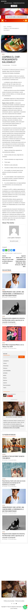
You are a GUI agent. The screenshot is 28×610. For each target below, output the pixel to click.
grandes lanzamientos (18, 253)
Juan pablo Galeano (6, 65)
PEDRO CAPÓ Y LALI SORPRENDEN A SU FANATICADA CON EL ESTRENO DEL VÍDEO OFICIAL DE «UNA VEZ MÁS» (20, 261)
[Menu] (5, 20)
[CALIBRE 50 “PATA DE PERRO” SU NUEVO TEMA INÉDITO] (14, 445)
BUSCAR (21, 356)
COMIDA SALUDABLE (9, 253)
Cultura (5, 363)
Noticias (5, 380)
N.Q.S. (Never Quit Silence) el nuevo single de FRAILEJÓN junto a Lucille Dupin (7, 259)
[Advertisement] (14, 562)
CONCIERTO (6, 361)
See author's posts (14, 241)
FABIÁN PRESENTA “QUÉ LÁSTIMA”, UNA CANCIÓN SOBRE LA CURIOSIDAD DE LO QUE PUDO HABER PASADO (13, 293)
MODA (4, 375)
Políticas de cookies (19, 601)
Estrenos (5, 368)
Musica (5, 378)
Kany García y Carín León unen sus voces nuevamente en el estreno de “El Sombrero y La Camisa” (13, 483)
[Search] (24, 20)
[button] (5, 20)
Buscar (5, 353)
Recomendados (6, 385)
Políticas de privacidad (9, 601)
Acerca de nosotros (8, 3)
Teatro (4, 387)
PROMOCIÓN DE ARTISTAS (18, 3)
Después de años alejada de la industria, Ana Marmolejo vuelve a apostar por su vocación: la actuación (13, 320)
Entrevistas (5, 365)
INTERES (3, 289)
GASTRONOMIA (7, 370)
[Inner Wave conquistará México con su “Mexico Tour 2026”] (14, 333)
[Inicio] (2, 20)
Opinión (5, 382)
